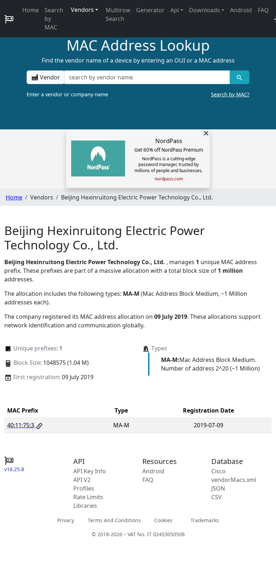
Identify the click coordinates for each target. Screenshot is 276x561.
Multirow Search (118, 14)
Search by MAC (54, 18)
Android (241, 10)
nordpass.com (169, 179)
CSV (216, 497)
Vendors (82, 10)
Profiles (83, 488)
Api (174, 10)
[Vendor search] (239, 77)
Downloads (204, 10)
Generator (150, 10)
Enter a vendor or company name (138, 94)
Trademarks (204, 520)
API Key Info (89, 471)
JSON (218, 488)
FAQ (263, 10)
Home (30, 10)
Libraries (85, 506)
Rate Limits (88, 497)
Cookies (163, 520)
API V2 (82, 480)
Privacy (65, 520)
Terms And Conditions (114, 520)
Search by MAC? (230, 94)
